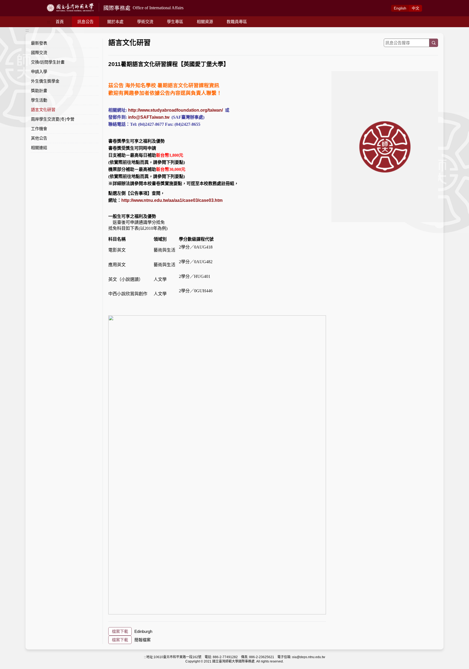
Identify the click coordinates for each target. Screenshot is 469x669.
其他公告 (39, 138)
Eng (400, 8)
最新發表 (39, 43)
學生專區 (175, 21)
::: (48, 22)
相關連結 (39, 147)
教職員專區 (237, 21)
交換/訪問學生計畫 (48, 62)
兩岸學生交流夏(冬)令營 (52, 119)
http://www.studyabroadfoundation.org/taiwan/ (175, 110)
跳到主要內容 (11, 3)
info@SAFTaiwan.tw (148, 117)
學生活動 (39, 100)
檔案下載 (120, 631)
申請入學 (39, 71)
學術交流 (145, 21)
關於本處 (115, 21)
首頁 (60, 21)
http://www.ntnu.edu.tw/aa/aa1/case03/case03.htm (172, 200)
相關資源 (205, 21)
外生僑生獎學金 (45, 81)
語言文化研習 (43, 109)
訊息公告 (85, 21)
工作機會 (39, 128)
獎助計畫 (39, 90)
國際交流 (39, 52)
